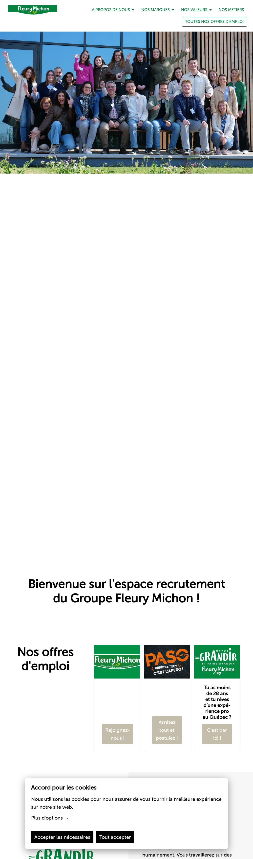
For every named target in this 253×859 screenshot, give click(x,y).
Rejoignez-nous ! (117, 734)
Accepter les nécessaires (62, 837)
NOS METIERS (231, 9)
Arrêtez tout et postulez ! (167, 730)
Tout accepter (115, 837)
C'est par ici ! (217, 734)
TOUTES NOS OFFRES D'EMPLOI (214, 21)
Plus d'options (47, 818)
